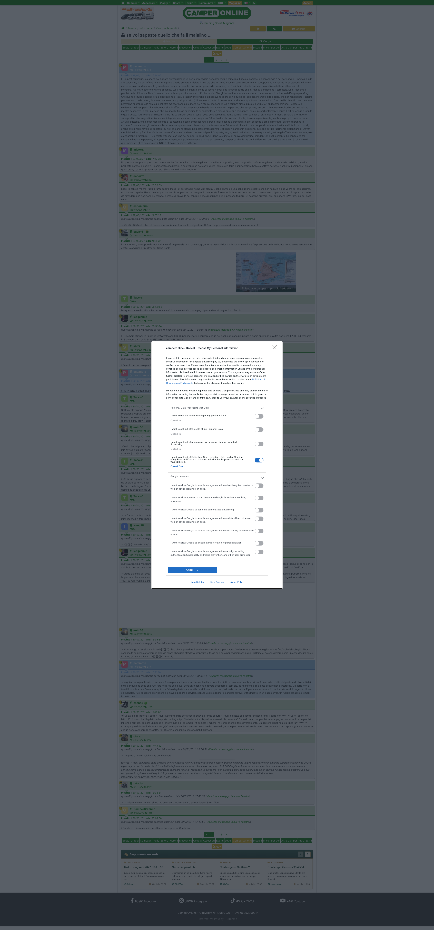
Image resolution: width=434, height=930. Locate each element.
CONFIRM (192, 570)
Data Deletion (198, 582)
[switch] (259, 416)
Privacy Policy (236, 582)
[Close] (275, 348)
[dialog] (217, 465)
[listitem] (217, 409)
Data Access (217, 582)
